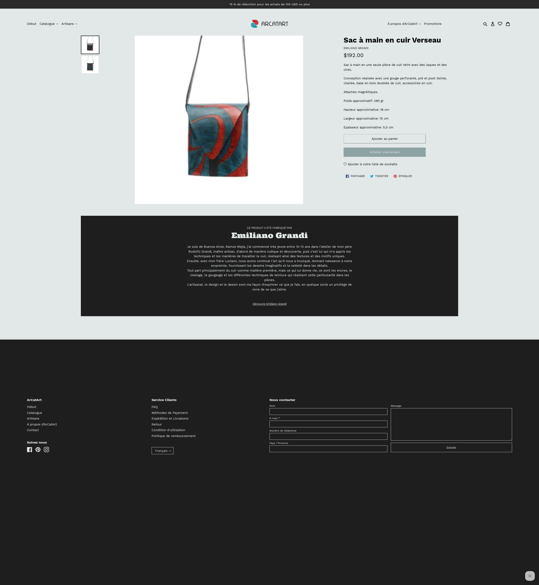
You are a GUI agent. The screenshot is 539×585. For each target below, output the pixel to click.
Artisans (33, 418)
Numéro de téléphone (283, 430)
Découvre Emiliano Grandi (270, 303)
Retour (157, 424)
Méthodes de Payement (170, 413)
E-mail (275, 418)
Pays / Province (279, 443)
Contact (33, 430)
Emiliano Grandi (356, 48)
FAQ (155, 407)
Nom (272, 406)
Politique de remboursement (174, 436)
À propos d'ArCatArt (42, 424)
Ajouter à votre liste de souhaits (372, 164)
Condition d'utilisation (168, 430)
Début (31, 407)
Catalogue (34, 413)
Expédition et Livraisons (170, 418)
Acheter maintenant (385, 152)
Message (396, 406)
